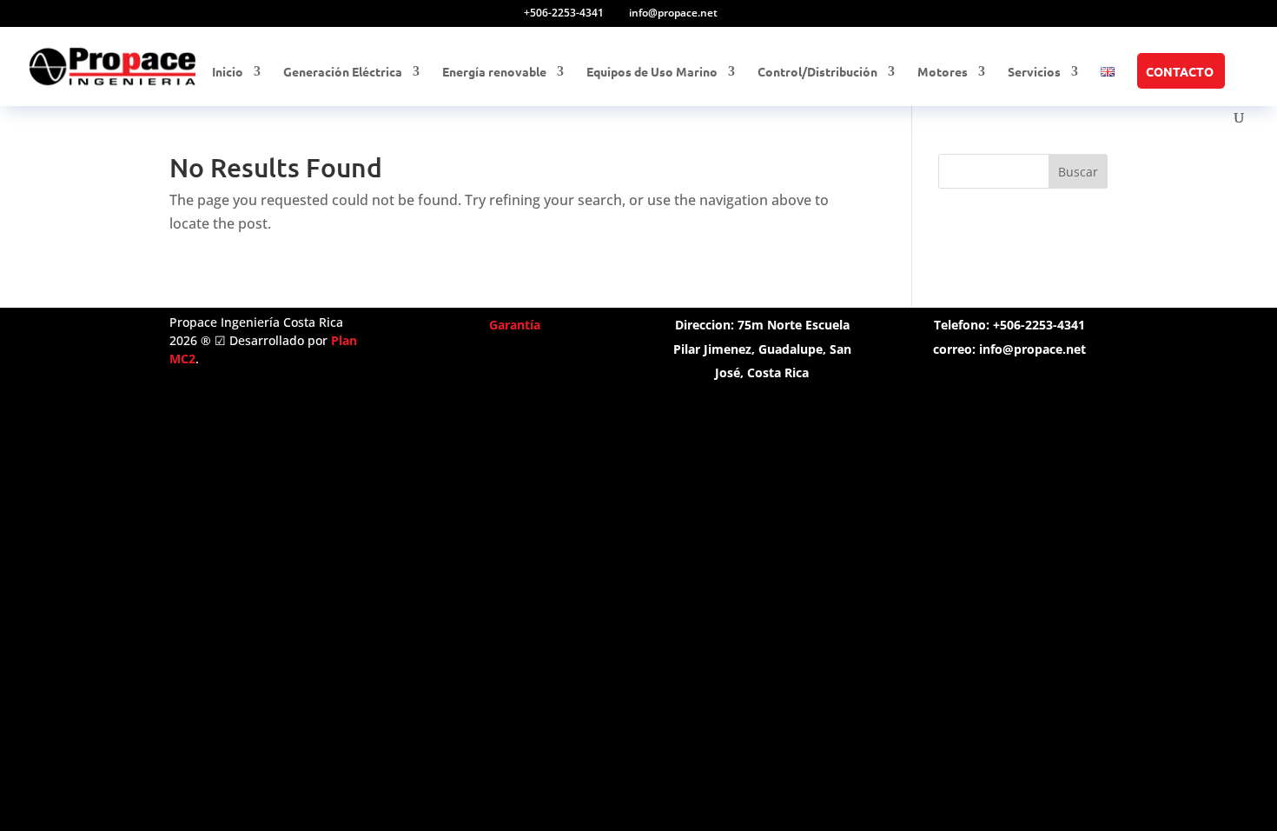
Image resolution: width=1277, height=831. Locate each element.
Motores (942, 72)
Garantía (514, 324)
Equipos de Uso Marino (652, 72)
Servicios (1034, 72)
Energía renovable (494, 72)
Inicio (227, 72)
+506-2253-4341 (564, 12)
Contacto (1180, 72)
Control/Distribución (817, 72)
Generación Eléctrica (342, 72)
